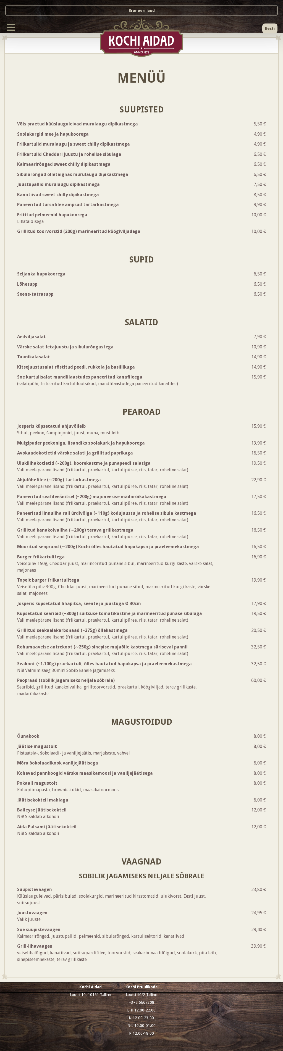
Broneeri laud (142, 10)
